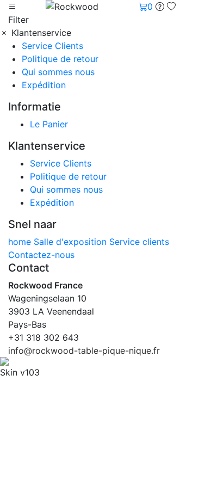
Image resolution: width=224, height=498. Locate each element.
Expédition (44, 84)
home (21, 241)
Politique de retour (60, 58)
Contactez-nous (41, 254)
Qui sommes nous (58, 71)
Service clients (139, 241)
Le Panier (49, 124)
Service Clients (52, 45)
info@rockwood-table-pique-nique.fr (84, 350)
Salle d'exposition (71, 241)
